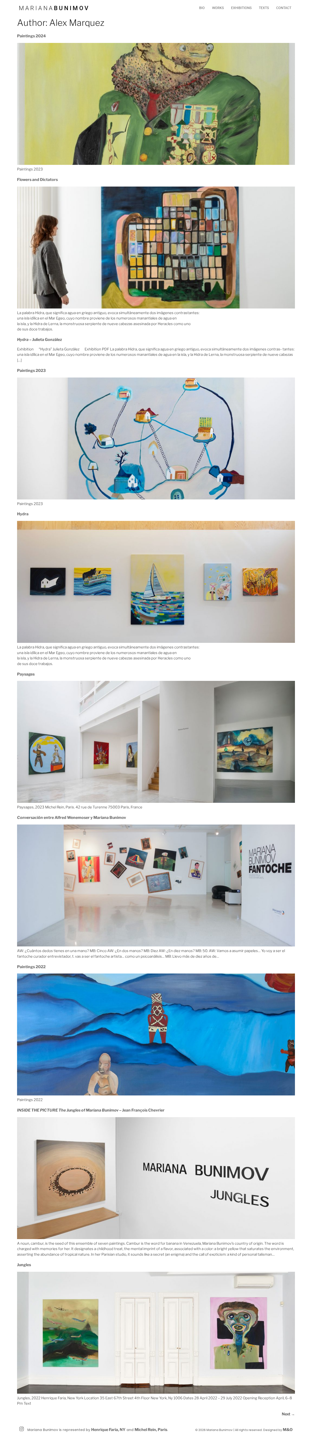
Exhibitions (241, 8)
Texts (264, 8)
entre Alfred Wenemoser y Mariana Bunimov (71, 817)
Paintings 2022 (31, 966)
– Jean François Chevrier (91, 1110)
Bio (202, 8)
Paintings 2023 (31, 370)
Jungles (24, 1264)
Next (288, 1414)
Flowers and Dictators (37, 179)
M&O (287, 1429)
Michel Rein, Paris (151, 1429)
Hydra (23, 514)
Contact (283, 8)
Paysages (26, 674)
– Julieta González (39, 339)
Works (218, 8)
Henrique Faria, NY (108, 1429)
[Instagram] (21, 1429)
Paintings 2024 (31, 36)
